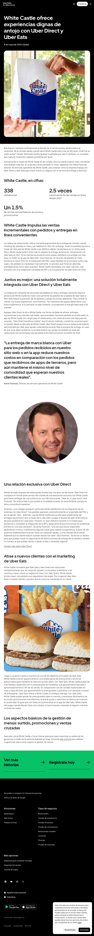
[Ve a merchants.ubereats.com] (9, 3)
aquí (79, 922)
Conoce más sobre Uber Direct (18, 546)
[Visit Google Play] (12, 907)
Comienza (82, 4)
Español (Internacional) (16, 893)
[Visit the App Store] (29, 907)
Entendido (84, 930)
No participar (70, 930)
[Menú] (90, 4)
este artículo (65, 739)
